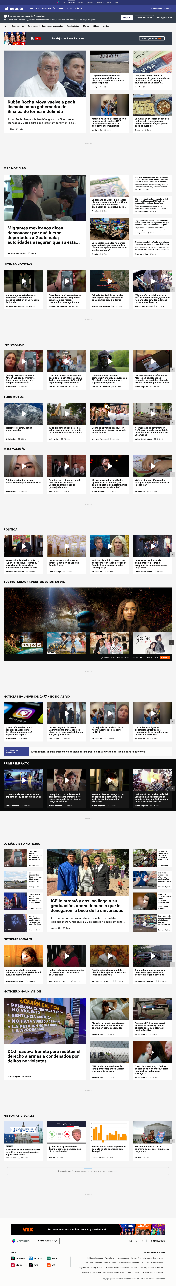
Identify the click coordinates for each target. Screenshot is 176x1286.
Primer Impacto (141, 387)
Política (11, 129)
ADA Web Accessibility (94, 1263)
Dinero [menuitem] (61, 8)
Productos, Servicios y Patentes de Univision (147, 1268)
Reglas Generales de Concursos (93, 1272)
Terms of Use (136, 1258)
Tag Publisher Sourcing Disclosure (91, 1268)
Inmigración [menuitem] (48, 8)
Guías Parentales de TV (154, 1263)
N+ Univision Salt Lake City (144, 981)
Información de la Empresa (153, 1258)
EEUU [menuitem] (69, 8)
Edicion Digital (164, 887)
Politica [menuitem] (34, 8)
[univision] (13, 8)
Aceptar (127, 18)
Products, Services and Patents (117, 1268)
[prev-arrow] (2, 643)
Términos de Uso (122, 1258)
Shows (80, 2)
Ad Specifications (124, 1263)
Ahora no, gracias (15, 34)
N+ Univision (11, 387)
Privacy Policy (109, 1258)
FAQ (142, 1263)
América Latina (141, 254)
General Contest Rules (115, 1272)
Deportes (100, 2)
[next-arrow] (172, 289)
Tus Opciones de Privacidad (153, 1272)
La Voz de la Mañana (143, 439)
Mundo (138, 87)
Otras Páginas (45, 1241)
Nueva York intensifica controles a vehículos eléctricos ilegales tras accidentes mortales (81, 751)
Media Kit (135, 1263)
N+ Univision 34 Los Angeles (57, 981)
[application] (45, 198)
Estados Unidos (141, 211)
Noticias (71, 2)
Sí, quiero (32, 34)
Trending (139, 130)
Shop (117, 2)
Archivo (107, 1263)
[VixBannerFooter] (88, 1229)
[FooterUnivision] (20, 1241)
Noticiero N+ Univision (17, 253)
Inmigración (97, 87)
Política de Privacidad (95, 1258)
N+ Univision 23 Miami (15, 981)
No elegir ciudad (164, 18)
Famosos (90, 2)
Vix (64, 2)
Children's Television (133, 1272)
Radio (109, 2)
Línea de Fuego (55, 572)
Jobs (114, 1263)
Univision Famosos (100, 439)
